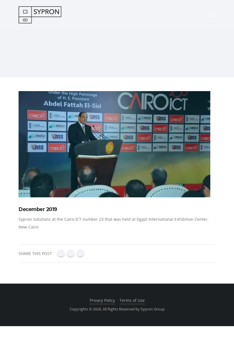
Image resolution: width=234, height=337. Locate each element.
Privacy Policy (102, 300)
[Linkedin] (70, 253)
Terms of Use (132, 300)
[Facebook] (61, 253)
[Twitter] (80, 253)
